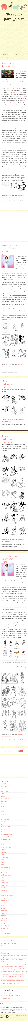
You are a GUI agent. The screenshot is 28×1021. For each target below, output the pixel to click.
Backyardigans (5, 799)
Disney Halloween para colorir (7, 438)
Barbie (3, 804)
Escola (3, 849)
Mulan (11, 104)
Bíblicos (3, 806)
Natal (2, 905)
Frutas (3, 870)
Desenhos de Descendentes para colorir (8, 66)
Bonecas (3, 809)
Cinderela (12, 102)
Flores (2, 862)
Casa (2, 816)
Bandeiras (4, 801)
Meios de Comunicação (8, 893)
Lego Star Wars (10, 655)
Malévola (21, 86)
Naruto (3, 903)
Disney (23, 654)
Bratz (2, 811)
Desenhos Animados (7, 834)
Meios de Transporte (7, 895)
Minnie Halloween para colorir (7, 384)
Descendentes (11, 174)
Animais (3, 793)
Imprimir (3, 877)
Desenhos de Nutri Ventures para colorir (13, 974)
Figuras (3, 860)
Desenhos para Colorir (14, 16)
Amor (2, 788)
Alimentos (4, 786)
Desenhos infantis (6, 839)
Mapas (3, 888)
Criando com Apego (7, 993)
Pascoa (3, 913)
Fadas (2, 854)
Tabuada (3, 931)
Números (3, 908)
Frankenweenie (5, 867)
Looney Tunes (5, 882)
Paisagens (4, 910)
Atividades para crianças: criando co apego (13, 964)
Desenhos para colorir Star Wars (9, 558)
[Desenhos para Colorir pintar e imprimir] (14, 5)
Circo (2, 824)
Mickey (3, 898)
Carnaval (3, 814)
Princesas (4, 918)
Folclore (3, 865)
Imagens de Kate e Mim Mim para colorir (13, 966)
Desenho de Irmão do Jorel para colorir (12, 980)
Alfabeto (3, 783)
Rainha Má (8, 88)
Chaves (3, 821)
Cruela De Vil (8, 90)
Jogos (2, 880)
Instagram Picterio (6, 998)
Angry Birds (4, 791)
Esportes (3, 852)
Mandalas (4, 885)
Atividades (4, 796)
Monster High (5, 900)
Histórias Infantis (6, 875)
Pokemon (3, 915)
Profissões (4, 921)
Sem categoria (5, 926)
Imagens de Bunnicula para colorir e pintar (13, 969)
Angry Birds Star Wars (16, 658)
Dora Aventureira (6, 847)
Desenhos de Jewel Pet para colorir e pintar (14, 971)
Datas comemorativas (7, 832)
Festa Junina (4, 857)
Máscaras (4, 890)
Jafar (20, 88)
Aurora (23, 100)
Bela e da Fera (18, 92)
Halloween (4, 872)
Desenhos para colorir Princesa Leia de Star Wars (9, 249)
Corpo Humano (5, 827)
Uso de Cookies (5, 946)
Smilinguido (4, 928)
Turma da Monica (6, 933)
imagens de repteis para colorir (10, 983)
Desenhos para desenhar (8, 842)
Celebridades (5, 819)
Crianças (3, 829)
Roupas (3, 923)
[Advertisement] (14, 37)
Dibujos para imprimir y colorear (10, 995)
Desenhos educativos (7, 837)
